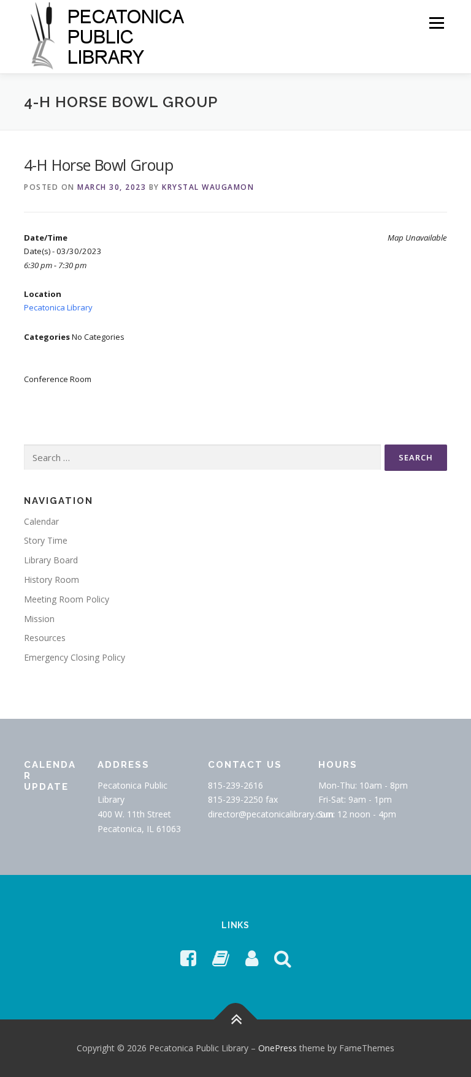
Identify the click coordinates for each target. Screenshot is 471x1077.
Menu (436, 22)
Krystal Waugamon (208, 187)
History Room (51, 579)
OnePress (277, 1048)
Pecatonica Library (58, 307)
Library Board (51, 560)
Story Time (45, 540)
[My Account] (251, 957)
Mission (39, 619)
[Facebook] (188, 957)
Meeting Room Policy (66, 599)
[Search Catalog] (282, 957)
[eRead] (220, 957)
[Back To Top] (236, 1019)
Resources (45, 638)
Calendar (41, 521)
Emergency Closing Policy (74, 657)
